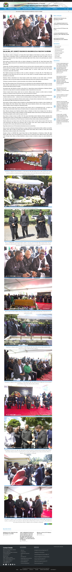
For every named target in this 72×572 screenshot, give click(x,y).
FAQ (21, 555)
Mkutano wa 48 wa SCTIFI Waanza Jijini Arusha (44, 533)
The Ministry (11, 8)
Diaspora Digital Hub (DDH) (39, 558)
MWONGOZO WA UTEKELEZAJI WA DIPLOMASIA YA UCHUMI (10, 533)
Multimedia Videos (58, 57)
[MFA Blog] (62, 0)
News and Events (13, 11)
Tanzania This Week (58, 53)
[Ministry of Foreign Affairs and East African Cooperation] (6, 2)
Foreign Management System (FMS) (41, 554)
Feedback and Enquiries (44, 569)
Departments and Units (25, 553)
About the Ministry (24, 569)
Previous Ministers (24, 561)
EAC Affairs (23, 556)
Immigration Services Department (40, 550)
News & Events (47, 8)
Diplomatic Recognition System (40, 561)
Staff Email (53, 569)
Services (18, 8)
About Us (22, 550)
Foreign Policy (37, 8)
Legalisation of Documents (39, 552)
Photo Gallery (57, 56)
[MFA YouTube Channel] (61, 0)
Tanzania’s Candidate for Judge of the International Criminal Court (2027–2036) (62, 96)
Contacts (55, 8)
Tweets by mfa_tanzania (58, 546)
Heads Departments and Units (26, 558)
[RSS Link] (14, 564)
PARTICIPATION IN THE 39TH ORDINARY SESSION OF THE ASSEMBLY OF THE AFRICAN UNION (63, 89)
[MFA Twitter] (58, 0)
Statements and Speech (59, 49)
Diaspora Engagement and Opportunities (41, 556)
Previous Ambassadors (25, 563)
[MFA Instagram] (59, 0)
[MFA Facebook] (56, 0)
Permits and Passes (38, 563)
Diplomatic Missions (27, 8)
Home (5, 8)
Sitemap (36, 569)
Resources (7, 11)
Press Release (57, 47)
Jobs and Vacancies (58, 50)
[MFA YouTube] (12, 564)
